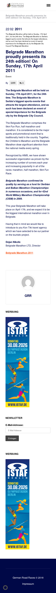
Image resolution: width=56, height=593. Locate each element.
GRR (13, 82)
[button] (5, 587)
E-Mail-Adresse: (14, 425)
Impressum (28, 583)
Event (8, 76)
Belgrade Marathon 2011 (19, 252)
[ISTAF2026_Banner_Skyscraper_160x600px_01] (17, 406)
